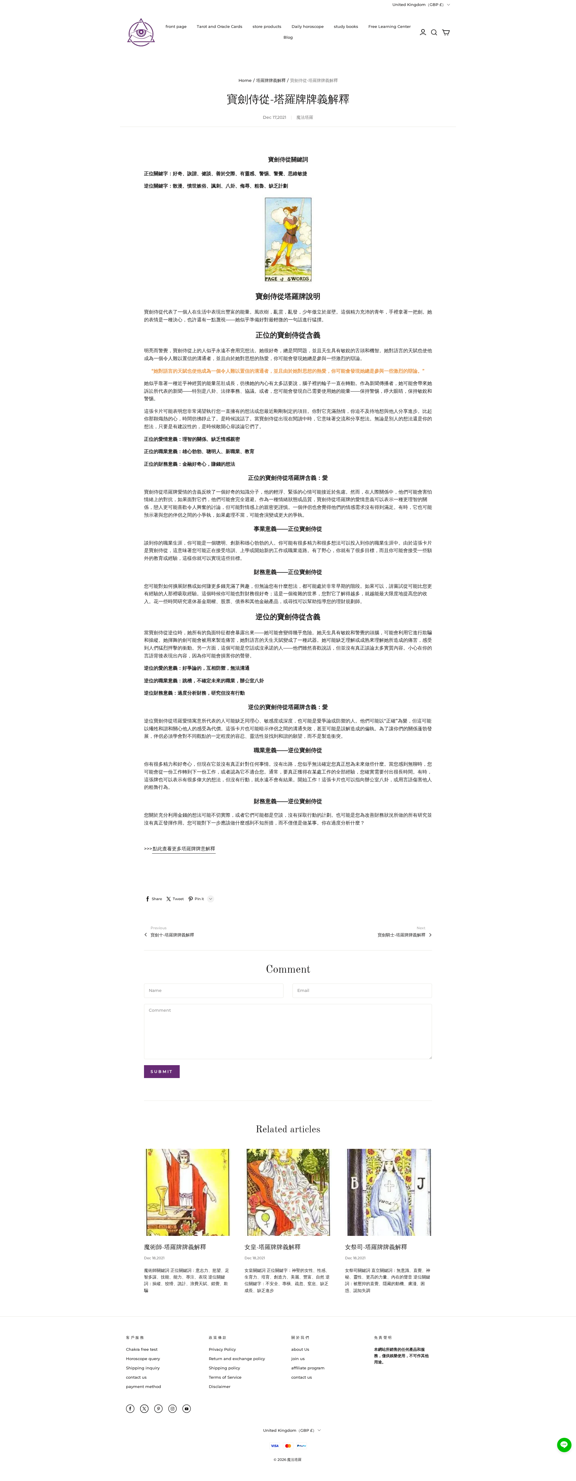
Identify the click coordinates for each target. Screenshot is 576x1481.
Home (245, 80)
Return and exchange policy (237, 1358)
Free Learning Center (389, 26)
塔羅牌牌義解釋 (271, 80)
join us (298, 1358)
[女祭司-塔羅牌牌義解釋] (388, 1192)
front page (176, 26)
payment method (143, 1386)
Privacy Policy (222, 1349)
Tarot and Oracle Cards (219, 26)
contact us (136, 1377)
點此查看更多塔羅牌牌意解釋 (184, 849)
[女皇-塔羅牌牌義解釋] (288, 1192)
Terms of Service (225, 1377)
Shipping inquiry (143, 1367)
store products (267, 26)
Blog (288, 37)
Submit (162, 1071)
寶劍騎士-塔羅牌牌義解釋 (401, 935)
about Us (300, 1349)
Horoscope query (143, 1358)
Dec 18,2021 (154, 1258)
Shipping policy (224, 1367)
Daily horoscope (308, 26)
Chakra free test (142, 1349)
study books (346, 26)
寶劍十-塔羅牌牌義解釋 (172, 935)
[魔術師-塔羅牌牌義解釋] (187, 1192)
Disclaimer (219, 1386)
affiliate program (308, 1367)
